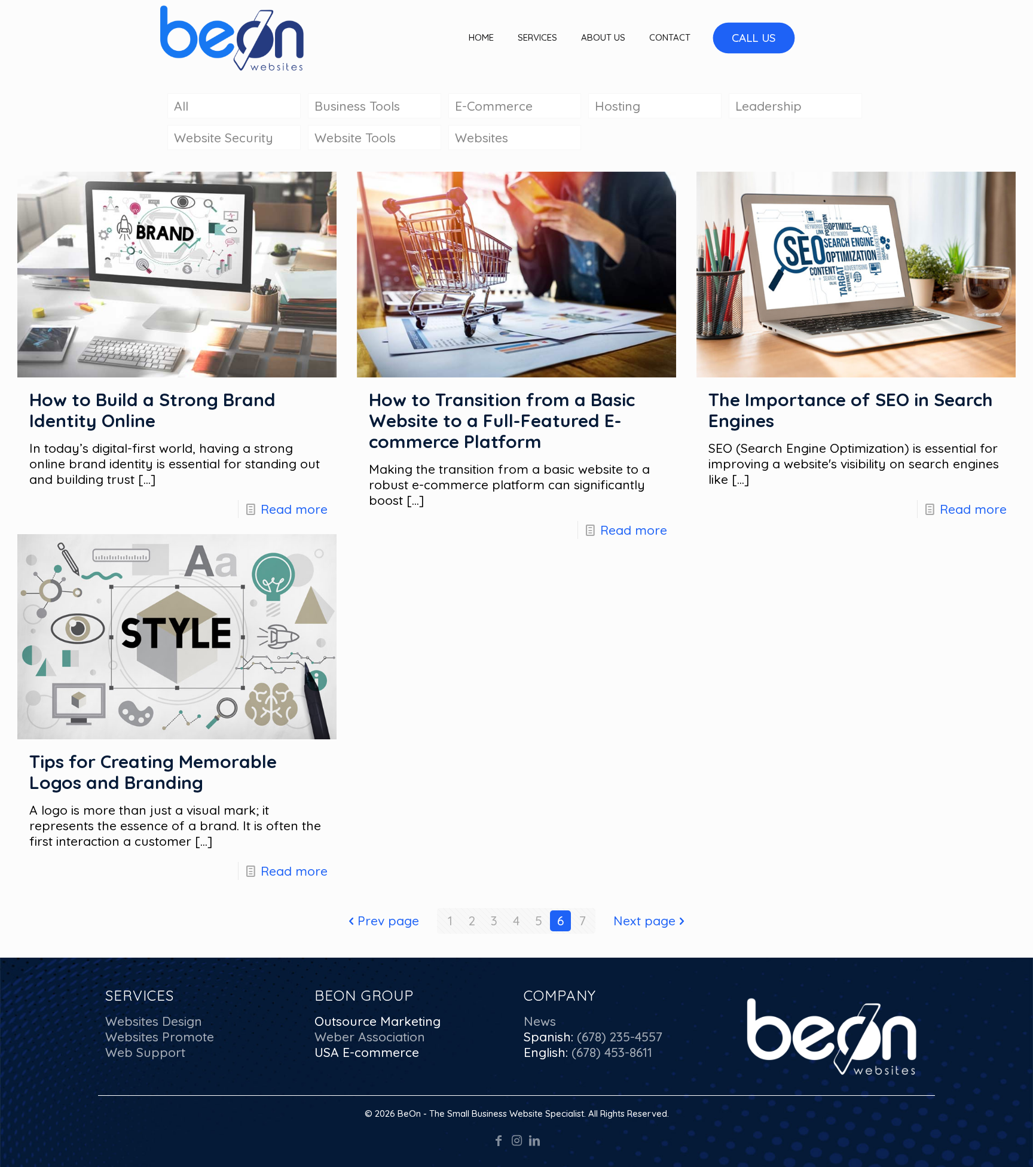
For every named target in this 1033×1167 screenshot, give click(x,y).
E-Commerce (494, 106)
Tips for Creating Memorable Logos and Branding (153, 772)
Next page (644, 920)
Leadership (768, 106)
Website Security (223, 137)
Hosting (617, 106)
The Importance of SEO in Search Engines (850, 410)
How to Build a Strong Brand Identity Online (152, 410)
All (181, 106)
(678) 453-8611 (610, 1052)
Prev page (388, 920)
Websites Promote (159, 1036)
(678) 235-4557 (617, 1036)
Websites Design (153, 1021)
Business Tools (357, 106)
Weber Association (369, 1036)
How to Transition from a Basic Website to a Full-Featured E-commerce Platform (502, 420)
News (540, 1021)
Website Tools (355, 137)
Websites (481, 137)
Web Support (145, 1052)
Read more (294, 509)
